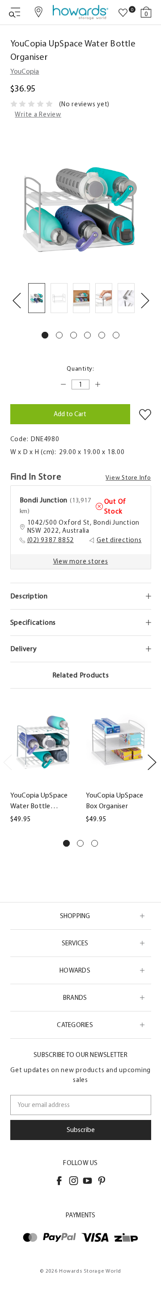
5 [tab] (101, 335)
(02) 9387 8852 (50, 540)
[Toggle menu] (14, 12)
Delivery (23, 648)
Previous (16, 299)
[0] (123, 12)
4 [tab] (87, 335)
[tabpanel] (36, 299)
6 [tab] (116, 335)
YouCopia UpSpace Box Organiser (115, 800)
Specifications (33, 622)
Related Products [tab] (80, 675)
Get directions (119, 540)
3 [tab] (73, 335)
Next (145, 299)
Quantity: (80, 368)
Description (29, 596)
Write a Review (38, 114)
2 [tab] (59, 335)
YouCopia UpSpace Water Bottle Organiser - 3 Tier (39, 801)
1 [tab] (45, 335)
